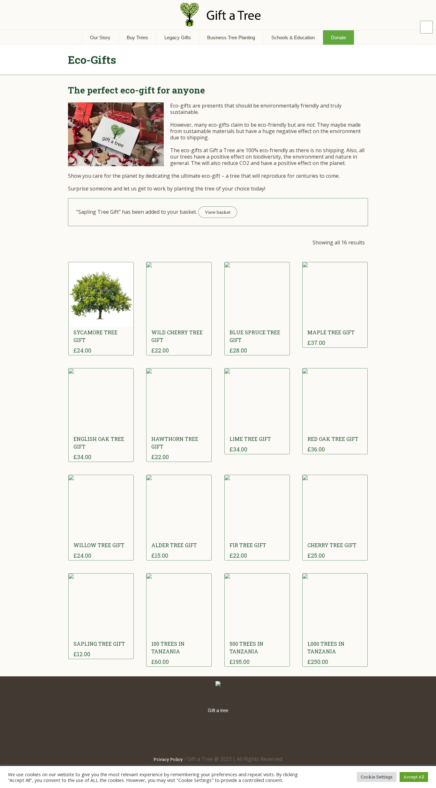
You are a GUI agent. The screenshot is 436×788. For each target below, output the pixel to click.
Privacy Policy (168, 759)
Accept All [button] (413, 777)
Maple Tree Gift (331, 332)
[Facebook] (179, 734)
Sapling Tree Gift (99, 643)
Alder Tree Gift (174, 545)
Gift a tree (218, 710)
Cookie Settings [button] (377, 777)
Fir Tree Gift (247, 545)
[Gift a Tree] (218, 684)
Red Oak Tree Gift (332, 438)
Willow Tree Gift (98, 545)
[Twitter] (220, 734)
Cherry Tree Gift (332, 545)
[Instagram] (240, 734)
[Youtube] (260, 734)
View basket (217, 212)
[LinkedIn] (199, 734)
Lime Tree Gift (250, 438)
